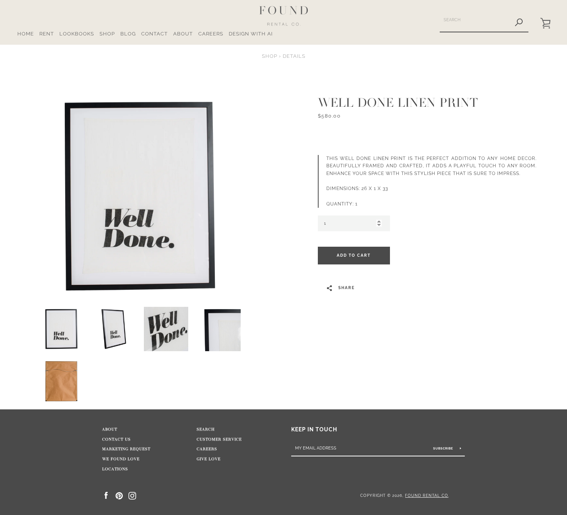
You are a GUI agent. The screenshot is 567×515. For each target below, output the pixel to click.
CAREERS (210, 34)
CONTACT (154, 34)
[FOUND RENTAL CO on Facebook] (106, 495)
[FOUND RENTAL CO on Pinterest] (119, 495)
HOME (25, 34)
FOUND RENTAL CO (426, 495)
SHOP (107, 34)
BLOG (128, 34)
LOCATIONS (115, 469)
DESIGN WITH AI (251, 34)
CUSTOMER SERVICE (219, 439)
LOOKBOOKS (76, 34)
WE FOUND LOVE (121, 459)
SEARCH (206, 429)
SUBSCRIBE (443, 448)
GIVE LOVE (209, 459)
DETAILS (294, 56)
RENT (46, 34)
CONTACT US (116, 439)
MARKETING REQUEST (126, 449)
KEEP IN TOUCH (314, 429)
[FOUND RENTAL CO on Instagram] (132, 495)
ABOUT (183, 34)
